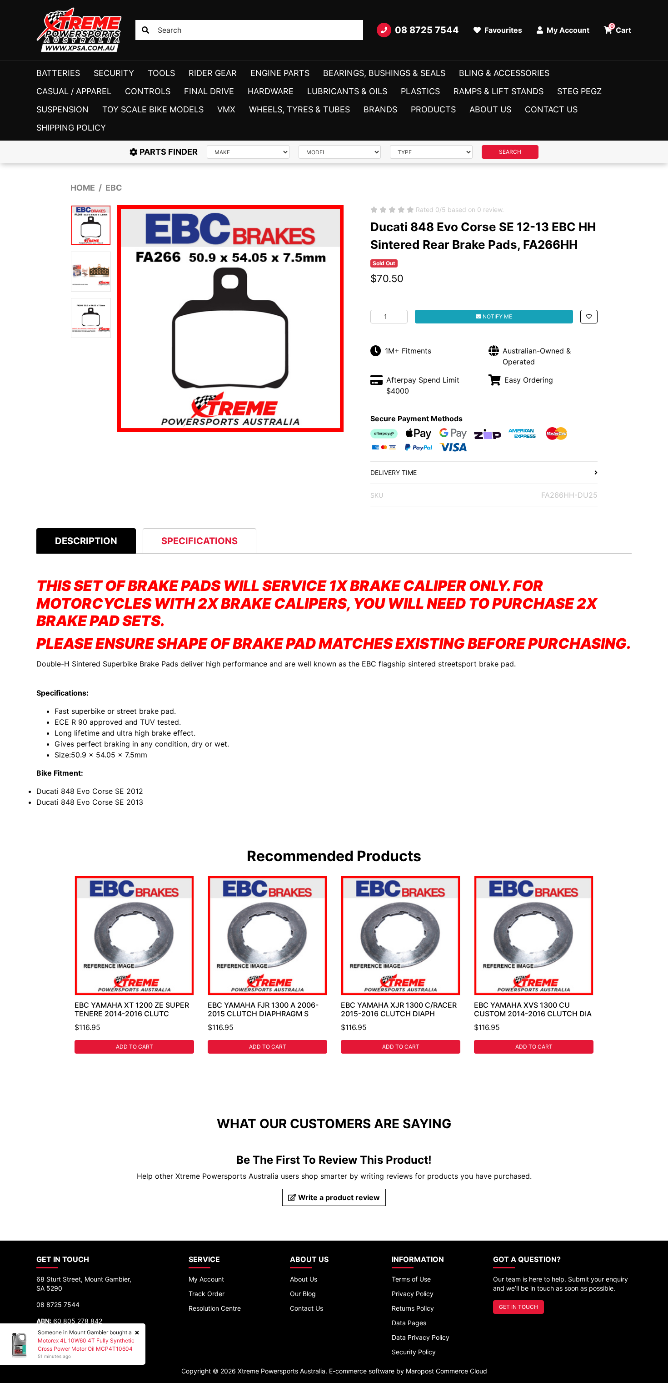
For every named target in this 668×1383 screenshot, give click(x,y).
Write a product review (338, 1197)
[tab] (86, 540)
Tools (161, 73)
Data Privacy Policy (420, 1337)
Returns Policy (413, 1308)
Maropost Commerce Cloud (446, 1371)
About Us (490, 109)
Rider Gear (213, 73)
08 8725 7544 (427, 30)
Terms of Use (411, 1279)
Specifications (199, 540)
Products (433, 109)
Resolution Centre (215, 1308)
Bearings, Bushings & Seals (384, 73)
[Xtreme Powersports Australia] (79, 30)
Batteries (58, 73)
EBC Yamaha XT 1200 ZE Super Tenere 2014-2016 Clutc (132, 1009)
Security (114, 73)
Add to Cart (134, 1046)
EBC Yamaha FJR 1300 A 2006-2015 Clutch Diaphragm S (263, 1009)
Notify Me (496, 316)
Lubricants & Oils (347, 91)
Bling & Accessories (504, 73)
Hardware (271, 91)
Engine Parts (279, 73)
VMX (226, 109)
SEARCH (510, 151)
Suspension (62, 109)
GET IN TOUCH (518, 1306)
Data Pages (409, 1323)
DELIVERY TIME (393, 472)
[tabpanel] (134, 965)
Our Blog (303, 1293)
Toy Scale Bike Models (153, 109)
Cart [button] (621, 29)
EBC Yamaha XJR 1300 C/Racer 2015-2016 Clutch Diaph (399, 1009)
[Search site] (145, 30)
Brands (380, 109)
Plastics (420, 91)
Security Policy (414, 1352)
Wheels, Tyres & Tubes (299, 109)
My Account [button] (567, 30)
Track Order (206, 1293)
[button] (589, 316)
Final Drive (209, 91)
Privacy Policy (413, 1293)
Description (86, 540)
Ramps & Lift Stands (498, 91)
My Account (206, 1279)
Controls (147, 91)
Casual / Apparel (73, 91)
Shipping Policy (71, 127)
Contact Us (551, 109)
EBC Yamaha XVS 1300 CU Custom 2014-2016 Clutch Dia (533, 1009)
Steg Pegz (579, 91)
